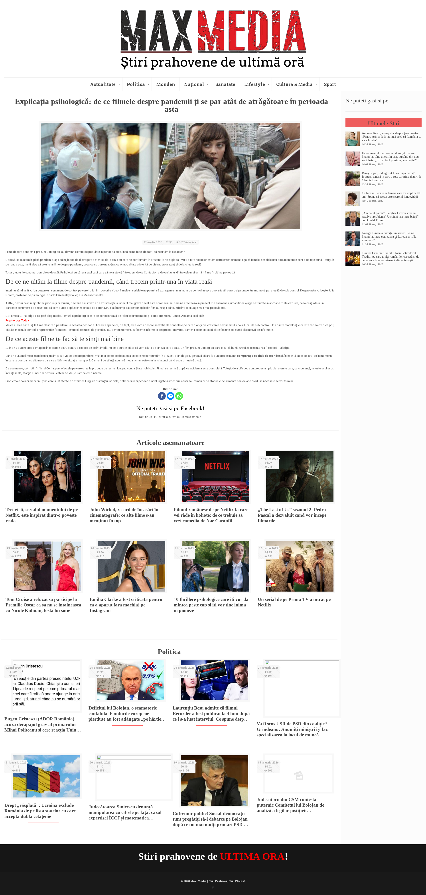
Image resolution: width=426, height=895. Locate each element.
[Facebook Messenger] (170, 396)
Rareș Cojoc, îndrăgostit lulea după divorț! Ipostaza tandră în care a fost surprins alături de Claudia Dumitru (391, 176)
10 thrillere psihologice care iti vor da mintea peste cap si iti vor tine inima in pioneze (211, 605)
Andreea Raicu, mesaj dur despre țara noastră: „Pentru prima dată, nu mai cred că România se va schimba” (391, 137)
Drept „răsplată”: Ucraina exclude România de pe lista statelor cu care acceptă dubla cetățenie (40, 811)
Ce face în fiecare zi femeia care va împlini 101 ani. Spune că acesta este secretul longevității (392, 194)
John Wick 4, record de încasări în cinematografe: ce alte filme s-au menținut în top (124, 515)
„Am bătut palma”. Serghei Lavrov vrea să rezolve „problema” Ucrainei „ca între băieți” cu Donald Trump (390, 216)
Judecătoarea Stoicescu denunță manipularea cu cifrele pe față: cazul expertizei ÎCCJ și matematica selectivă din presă (125, 812)
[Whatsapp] (179, 396)
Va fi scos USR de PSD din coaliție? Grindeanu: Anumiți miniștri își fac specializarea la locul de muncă (292, 729)
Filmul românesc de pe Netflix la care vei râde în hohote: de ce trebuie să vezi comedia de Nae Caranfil (211, 515)
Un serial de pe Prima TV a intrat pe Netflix (294, 602)
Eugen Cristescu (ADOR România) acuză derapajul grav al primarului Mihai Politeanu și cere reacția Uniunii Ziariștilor (43, 724)
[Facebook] (162, 396)
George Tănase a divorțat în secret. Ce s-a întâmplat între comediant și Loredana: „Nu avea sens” (389, 236)
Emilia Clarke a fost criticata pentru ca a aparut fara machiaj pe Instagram (126, 605)
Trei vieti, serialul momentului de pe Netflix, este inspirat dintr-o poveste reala (42, 515)
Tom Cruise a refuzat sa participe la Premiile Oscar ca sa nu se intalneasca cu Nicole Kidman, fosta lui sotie (43, 605)
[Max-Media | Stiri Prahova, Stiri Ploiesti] (213, 38)
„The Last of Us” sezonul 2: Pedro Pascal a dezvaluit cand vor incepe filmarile (292, 515)
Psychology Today (17, 320)
